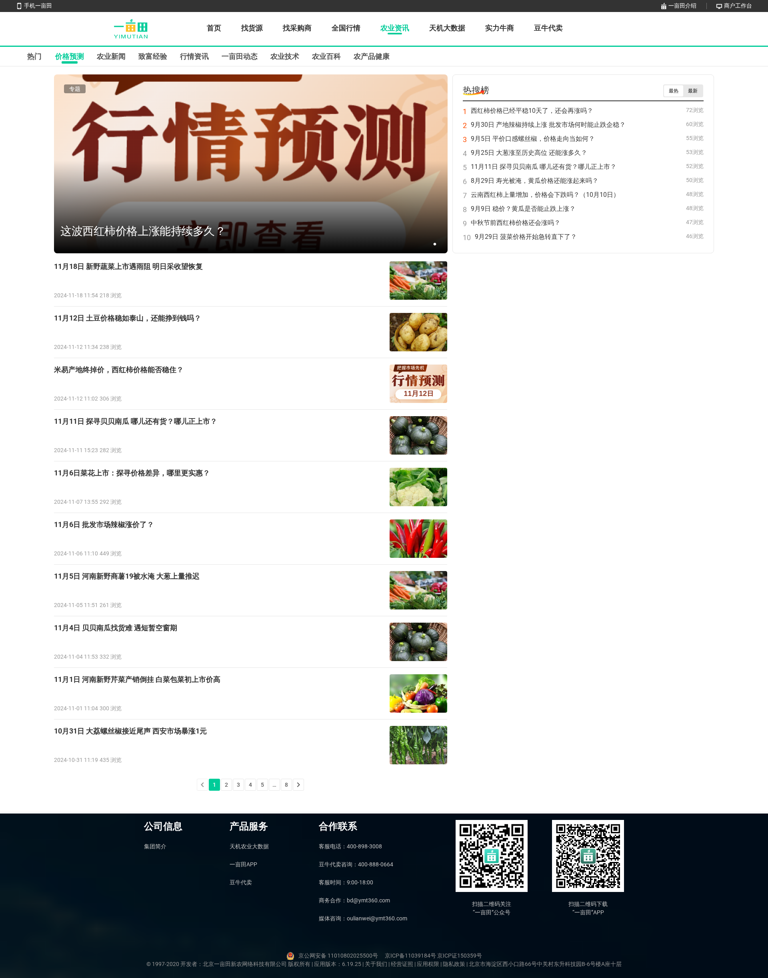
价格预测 (69, 56)
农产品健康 (372, 56)
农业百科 (326, 56)
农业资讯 (394, 28)
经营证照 (402, 964)
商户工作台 (738, 5)
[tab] (34, 56)
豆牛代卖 (548, 28)
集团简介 (155, 846)
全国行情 (346, 28)
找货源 (252, 28)
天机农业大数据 (249, 846)
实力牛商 (499, 28)
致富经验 (152, 56)
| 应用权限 (427, 964)
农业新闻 (111, 56)
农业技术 (284, 56)
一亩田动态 (240, 56)
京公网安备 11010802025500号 (338, 955)
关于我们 (376, 964)
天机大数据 (447, 28)
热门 (34, 56)
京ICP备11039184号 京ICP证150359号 (433, 955)
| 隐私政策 (453, 964)
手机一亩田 (38, 5)
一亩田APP (243, 864)
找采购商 (297, 28)
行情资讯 (194, 56)
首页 (214, 28)
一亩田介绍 (682, 5)
